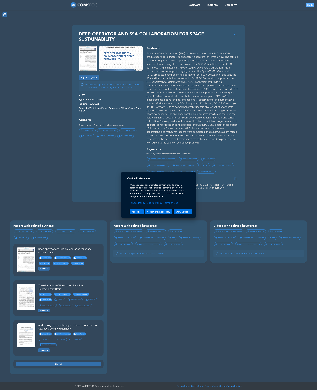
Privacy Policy (137, 203)
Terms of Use (170, 203)
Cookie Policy (154, 203)
